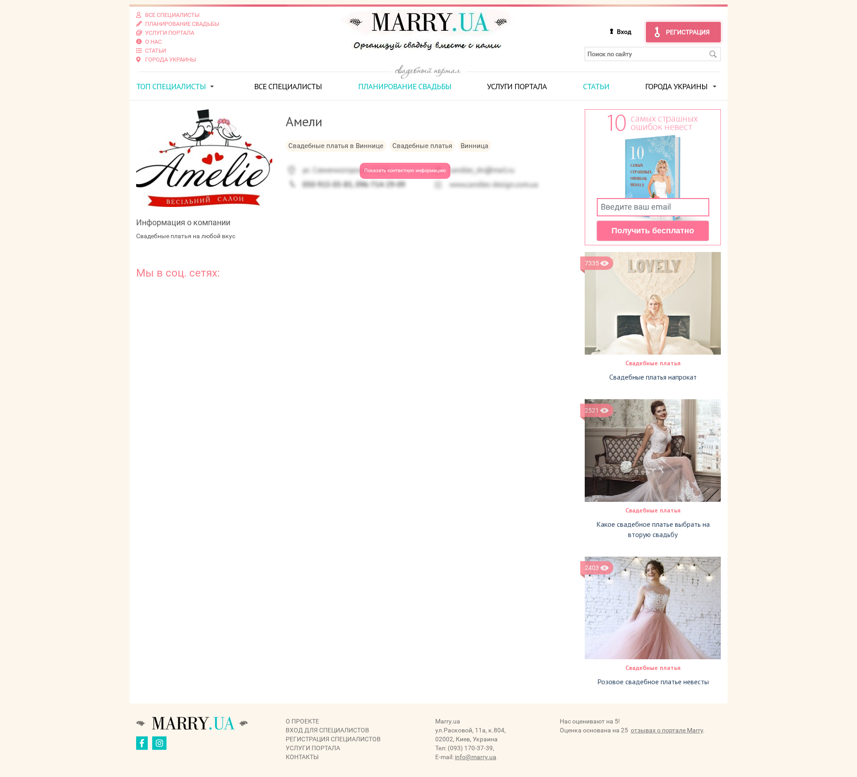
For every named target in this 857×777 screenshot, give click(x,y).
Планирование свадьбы (404, 86)
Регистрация (688, 32)
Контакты (302, 756)
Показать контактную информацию (405, 171)
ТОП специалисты (171, 86)
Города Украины (676, 86)
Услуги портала (517, 86)
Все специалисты (288, 86)
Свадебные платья (653, 363)
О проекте (302, 721)
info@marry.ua (475, 756)
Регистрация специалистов (333, 739)
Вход (624, 31)
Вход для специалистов (327, 730)
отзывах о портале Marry (667, 730)
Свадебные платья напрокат (653, 376)
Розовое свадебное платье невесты (653, 681)
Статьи (596, 86)
